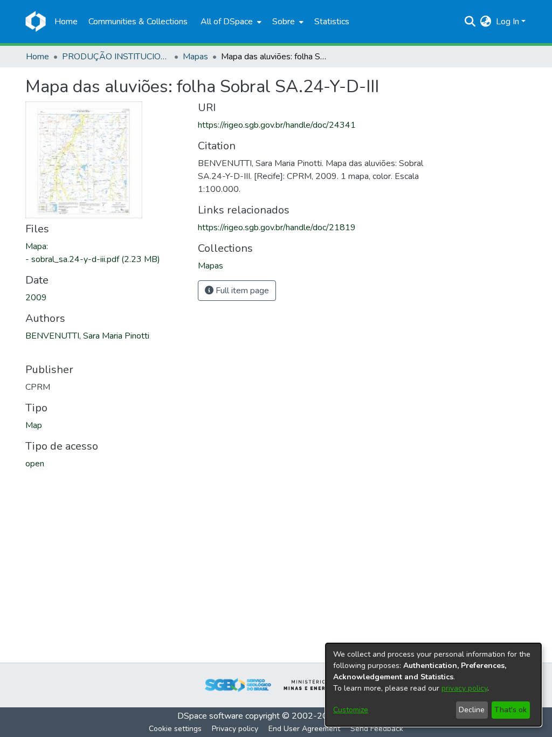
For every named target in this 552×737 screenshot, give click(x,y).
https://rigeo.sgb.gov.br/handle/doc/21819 (277, 227)
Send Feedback (376, 729)
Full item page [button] (241, 291)
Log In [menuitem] (507, 21)
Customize (350, 710)
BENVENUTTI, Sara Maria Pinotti (87, 336)
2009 (36, 298)
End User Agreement (304, 729)
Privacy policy (235, 729)
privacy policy (464, 688)
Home (37, 57)
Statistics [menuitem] (331, 21)
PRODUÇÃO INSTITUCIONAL (116, 57)
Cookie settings (175, 729)
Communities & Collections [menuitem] (138, 21)
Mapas (195, 57)
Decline (472, 710)
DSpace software (210, 716)
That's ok (510, 710)
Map (33, 425)
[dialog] (433, 684)
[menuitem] (229, 21)
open (34, 464)
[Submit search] (470, 21)
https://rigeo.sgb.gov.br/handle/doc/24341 (277, 125)
